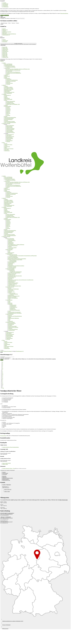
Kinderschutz (10, 264)
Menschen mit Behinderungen (13, 288)
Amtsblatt (6, 75)
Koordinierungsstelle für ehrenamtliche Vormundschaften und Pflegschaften (23, 255)
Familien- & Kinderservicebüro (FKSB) (15, 259)
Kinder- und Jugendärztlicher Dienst (14, 285)
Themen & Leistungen (6, 123)
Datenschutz (4, 477)
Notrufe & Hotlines (9, 138)
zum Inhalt (4, 2)
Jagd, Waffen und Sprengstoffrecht (14, 272)
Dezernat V (8, 111)
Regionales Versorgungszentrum (13, 295)
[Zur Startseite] (22, 174)
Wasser (9, 311)
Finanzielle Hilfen (11, 290)
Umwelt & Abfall (9, 130)
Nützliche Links (13, 309)
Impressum (4, 476)
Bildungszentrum (11, 252)
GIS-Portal (8, 141)
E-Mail (5, 464)
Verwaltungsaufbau (7, 106)
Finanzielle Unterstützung (12, 256)
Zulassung (4, 30)
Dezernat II (8, 108)
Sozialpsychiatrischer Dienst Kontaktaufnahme (10, 447)
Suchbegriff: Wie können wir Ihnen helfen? (8, 18)
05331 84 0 (7, 489)
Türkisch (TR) (4, 56)
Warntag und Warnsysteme (11, 81)
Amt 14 (7, 114)
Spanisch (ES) (4, 55)
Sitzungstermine (7, 146)
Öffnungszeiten (5, 29)
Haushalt (5, 116)
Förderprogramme (9, 140)
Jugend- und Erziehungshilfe (13, 257)
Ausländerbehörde (11, 269)
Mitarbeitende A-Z (7, 95)
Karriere (5, 100)
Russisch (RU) (4, 54)
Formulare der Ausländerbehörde (16, 271)
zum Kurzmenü (5, 5)
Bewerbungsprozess (9, 102)
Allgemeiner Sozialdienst (12, 283)
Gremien (5, 145)
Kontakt (5, 96)
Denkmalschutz (11, 242)
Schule (9, 250)
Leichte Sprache (5, 40)
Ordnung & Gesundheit (10, 128)
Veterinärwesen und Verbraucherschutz (15, 275)
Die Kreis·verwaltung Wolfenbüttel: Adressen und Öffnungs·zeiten (18, 182)
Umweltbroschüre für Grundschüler (14, 312)
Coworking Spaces (11, 330)
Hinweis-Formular (5, 479)
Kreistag (5, 143)
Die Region (10, 325)
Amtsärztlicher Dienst (12, 276)
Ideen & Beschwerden (10, 136)
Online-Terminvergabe (8, 99)
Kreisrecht (6, 120)
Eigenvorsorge (8, 79)
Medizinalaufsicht (11, 281)
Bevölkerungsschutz (11, 274)
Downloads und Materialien (15, 310)
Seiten (9, 23)
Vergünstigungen (11, 294)
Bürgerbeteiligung (9, 137)
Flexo (9, 320)
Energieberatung (13, 306)
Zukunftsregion (7, 150)
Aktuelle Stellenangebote (6, 31)
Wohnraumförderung (11, 240)
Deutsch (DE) (4, 47)
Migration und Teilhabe (12, 296)
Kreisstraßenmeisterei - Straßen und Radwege (16, 244)
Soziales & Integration (10, 129)
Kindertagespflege (13, 260)
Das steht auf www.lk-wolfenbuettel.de (13, 72)
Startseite (4, 39)
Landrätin (6, 86)
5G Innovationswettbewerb (13, 329)
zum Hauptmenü (5, 3)
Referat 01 (8, 112)
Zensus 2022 (6, 149)
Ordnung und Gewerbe (12, 273)
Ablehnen (2, 15)
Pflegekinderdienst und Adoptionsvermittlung (16, 265)
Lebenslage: (2, 357)
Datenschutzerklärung (64, 13)
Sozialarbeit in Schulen (12, 266)
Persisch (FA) (4, 52)
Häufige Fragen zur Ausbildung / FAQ (13, 104)
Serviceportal (4, 41)
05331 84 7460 (6, 463)
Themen (5, 124)
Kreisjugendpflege (11, 262)
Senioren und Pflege (11, 292)
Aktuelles (4, 62)
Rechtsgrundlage (3, 435)
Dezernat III (8, 109)
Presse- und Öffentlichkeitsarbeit (10, 122)
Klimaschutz (4, 32)
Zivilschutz (8, 84)
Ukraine (5, 77)
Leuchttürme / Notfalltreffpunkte (12, 80)
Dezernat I (8, 107)
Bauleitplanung (10, 243)
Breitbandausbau (11, 324)
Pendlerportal (10, 321)
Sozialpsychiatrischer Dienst (13, 282)
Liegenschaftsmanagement (12, 245)
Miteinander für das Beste (8, 89)
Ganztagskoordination (12, 267)
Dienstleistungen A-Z (6, 34)
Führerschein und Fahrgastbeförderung (9, 33)
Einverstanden (6, 15)
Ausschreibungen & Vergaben (9, 121)
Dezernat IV (8, 110)
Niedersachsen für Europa (8, 148)
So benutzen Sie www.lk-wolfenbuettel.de (13, 73)
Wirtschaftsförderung (12, 323)
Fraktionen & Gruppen (8, 144)
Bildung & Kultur (9, 126)
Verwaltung (4, 94)
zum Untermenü (5, 4)
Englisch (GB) (4, 50)
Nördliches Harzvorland (12, 326)
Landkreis (4, 85)
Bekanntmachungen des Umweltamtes (14, 313)
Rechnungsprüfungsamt (8, 119)
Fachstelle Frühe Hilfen (12, 261)
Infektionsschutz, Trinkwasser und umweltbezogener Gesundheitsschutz (20, 279)
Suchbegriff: (2, 356)
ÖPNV (9, 319)
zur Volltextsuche (5, 6)
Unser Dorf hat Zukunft (12, 247)
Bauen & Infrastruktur (10, 125)
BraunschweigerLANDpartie (13, 327)
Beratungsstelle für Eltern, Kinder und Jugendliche (17, 258)
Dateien (17, 23)
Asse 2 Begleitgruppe (8, 93)
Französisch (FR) (5, 51)
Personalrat (8, 115)
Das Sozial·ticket (9, 71)
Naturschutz (10, 303)
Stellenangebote (7, 76)
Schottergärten (10, 248)
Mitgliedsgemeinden (7, 90)
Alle (3, 388)
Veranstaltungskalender (8, 178)
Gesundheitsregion (11, 284)
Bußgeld (9, 317)
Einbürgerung (12, 270)
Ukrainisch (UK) (5, 57)
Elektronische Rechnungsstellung (10, 117)
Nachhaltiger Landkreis (8, 87)
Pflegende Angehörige (14, 293)
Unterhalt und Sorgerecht (12, 254)
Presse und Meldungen (8, 63)
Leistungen (6, 133)
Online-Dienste (8, 135)
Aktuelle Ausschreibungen (10, 180)
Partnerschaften (7, 91)
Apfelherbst (10, 328)
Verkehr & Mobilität (9, 131)
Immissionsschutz (11, 239)
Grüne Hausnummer (13, 307)
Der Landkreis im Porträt (8, 88)
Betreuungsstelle (11, 277)
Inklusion (7, 74)
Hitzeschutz (8, 82)
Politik (3, 142)
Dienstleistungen (4, 23)
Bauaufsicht (10, 241)
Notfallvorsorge (7, 78)
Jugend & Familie (9, 127)
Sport (9, 251)
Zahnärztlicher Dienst (12, 280)
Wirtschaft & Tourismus (10, 132)
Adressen (13, 23)
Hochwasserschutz (9, 83)
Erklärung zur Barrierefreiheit (7, 478)
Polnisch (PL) (4, 53)
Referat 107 (8, 113)
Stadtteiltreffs (10, 263)
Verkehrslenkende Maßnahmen (13, 318)
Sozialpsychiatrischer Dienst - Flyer (8, 468)
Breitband (10, 246)
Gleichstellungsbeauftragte (9, 118)
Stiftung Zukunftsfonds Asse (9, 92)
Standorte (4, 28)
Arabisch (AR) (4, 48)
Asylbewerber (10, 289)
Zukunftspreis (12, 308)
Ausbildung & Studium (10, 103)
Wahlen (5, 147)
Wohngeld (10, 291)
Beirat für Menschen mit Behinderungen (13, 70)
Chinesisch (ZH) (5, 49)
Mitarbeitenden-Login (6, 480)
